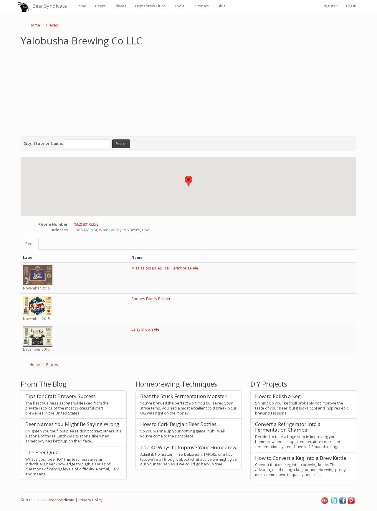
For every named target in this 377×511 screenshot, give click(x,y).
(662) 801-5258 (86, 224)
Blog (221, 6)
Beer (29, 243)
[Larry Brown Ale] (37, 336)
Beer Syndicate (49, 5)
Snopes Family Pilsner (151, 298)
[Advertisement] (188, 90)
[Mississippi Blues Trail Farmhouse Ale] (37, 275)
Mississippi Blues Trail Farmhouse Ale (164, 268)
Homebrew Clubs (150, 6)
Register (330, 6)
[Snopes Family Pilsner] (37, 305)
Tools (179, 6)
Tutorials (201, 6)
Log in (351, 6)
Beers (100, 6)
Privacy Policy (90, 499)
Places (120, 6)
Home (81, 6)
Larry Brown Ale (145, 329)
